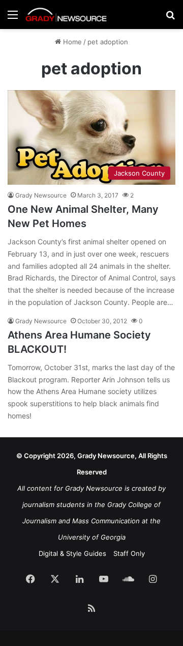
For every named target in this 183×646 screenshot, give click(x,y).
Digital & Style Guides (72, 553)
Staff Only (129, 553)
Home (71, 42)
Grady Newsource (41, 195)
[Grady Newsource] (66, 14)
